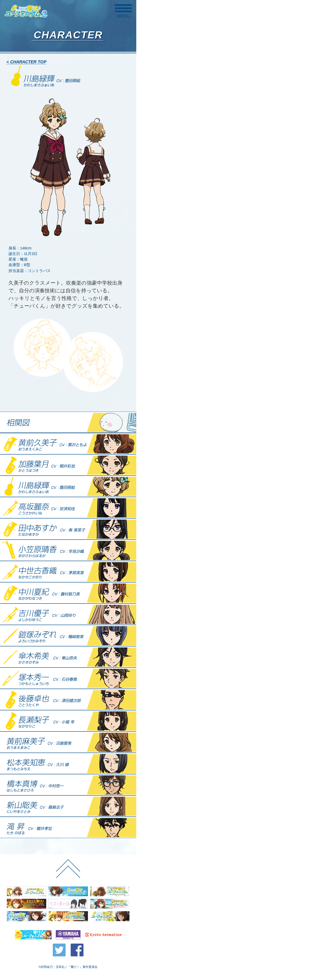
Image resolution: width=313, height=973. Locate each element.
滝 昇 (68, 827)
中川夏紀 (68, 592)
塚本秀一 (68, 678)
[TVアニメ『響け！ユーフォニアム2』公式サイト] (26, 916)
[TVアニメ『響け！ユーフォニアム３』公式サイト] (68, 891)
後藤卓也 (68, 699)
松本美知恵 (68, 763)
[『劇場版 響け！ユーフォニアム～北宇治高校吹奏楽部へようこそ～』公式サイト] (68, 916)
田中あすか (68, 528)
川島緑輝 (68, 486)
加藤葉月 (68, 465)
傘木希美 (68, 656)
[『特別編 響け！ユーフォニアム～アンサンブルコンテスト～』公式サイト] (109, 891)
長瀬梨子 (68, 720)
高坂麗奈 (68, 507)
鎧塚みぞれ (68, 635)
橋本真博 (68, 784)
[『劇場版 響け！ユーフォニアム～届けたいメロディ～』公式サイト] (109, 904)
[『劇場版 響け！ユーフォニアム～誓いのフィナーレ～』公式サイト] (26, 904)
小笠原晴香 (68, 550)
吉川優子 (68, 614)
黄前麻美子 (68, 742)
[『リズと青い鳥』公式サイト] (68, 904)
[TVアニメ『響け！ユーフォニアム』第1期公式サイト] (109, 916)
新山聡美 (68, 806)
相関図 (68, 422)
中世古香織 (68, 571)
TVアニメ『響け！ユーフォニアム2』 (26, 11)
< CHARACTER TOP (26, 62)
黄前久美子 (68, 443)
